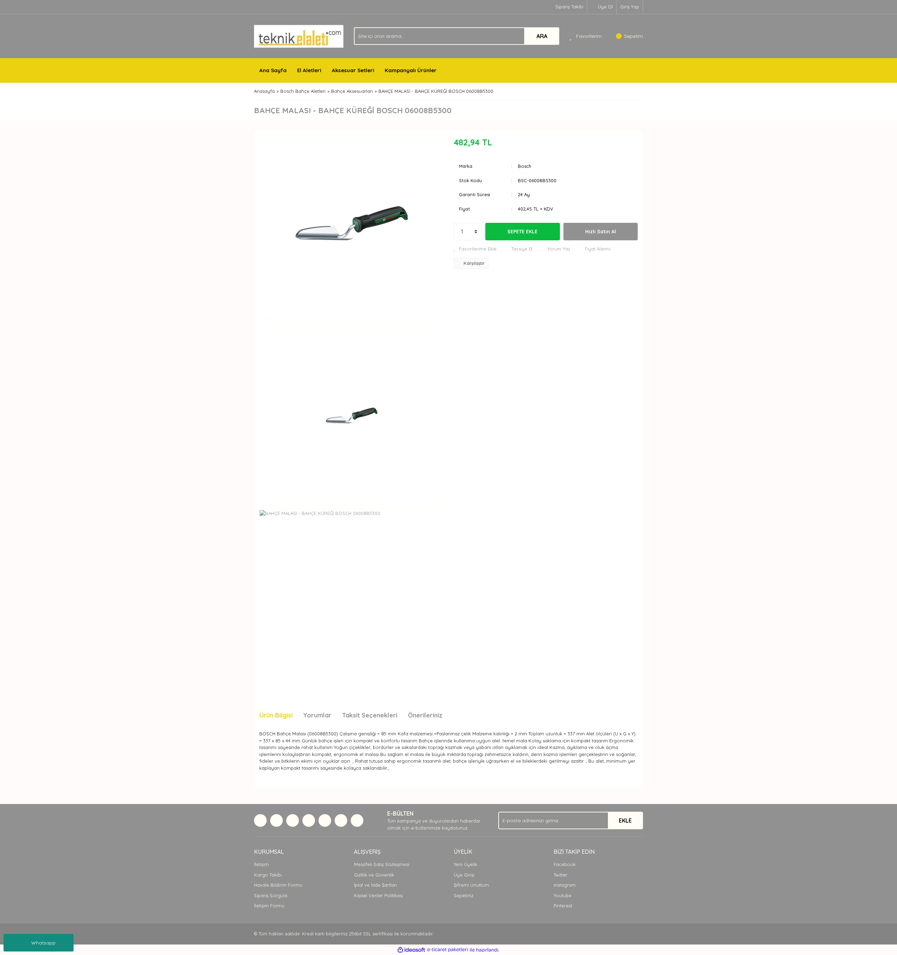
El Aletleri (309, 70)
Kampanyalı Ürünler (411, 70)
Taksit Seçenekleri (369, 715)
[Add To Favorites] (475, 249)
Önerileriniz (425, 715)
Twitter (560, 875)
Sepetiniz (463, 895)
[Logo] (298, 36)
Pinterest (563, 905)
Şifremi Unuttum (471, 885)
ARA (541, 36)
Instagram (565, 885)
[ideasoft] (411, 949)
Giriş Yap (629, 6)
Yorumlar (317, 715)
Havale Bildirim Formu (278, 885)
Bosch (524, 166)
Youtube (562, 895)
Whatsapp (43, 943)
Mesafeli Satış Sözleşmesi (381, 864)
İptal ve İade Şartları (375, 885)
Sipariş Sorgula (270, 895)
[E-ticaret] (447, 949)
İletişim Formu (269, 905)
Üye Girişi (464, 875)
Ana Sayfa (273, 70)
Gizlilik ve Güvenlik (374, 875)
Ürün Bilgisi (276, 715)
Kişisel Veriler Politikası (378, 895)
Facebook (565, 864)
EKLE (625, 820)
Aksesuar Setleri (353, 70)
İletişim (261, 864)
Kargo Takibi (268, 875)
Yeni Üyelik (465, 864)
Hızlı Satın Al (600, 231)
